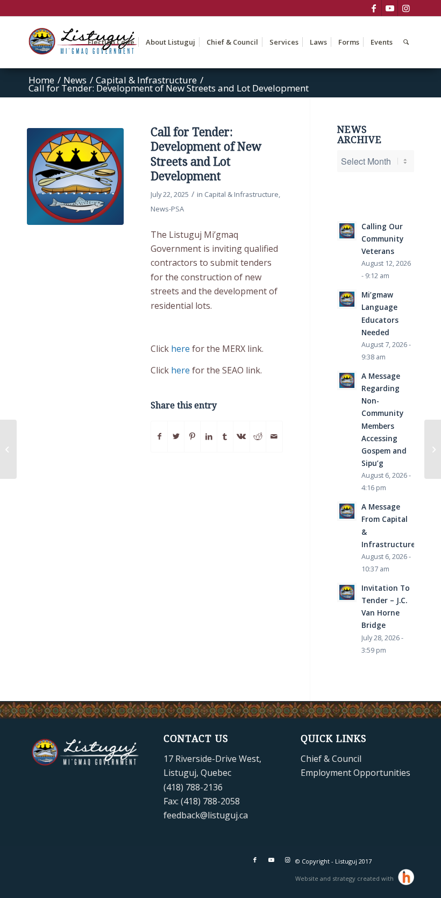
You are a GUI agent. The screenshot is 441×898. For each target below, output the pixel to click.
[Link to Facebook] (373, 8)
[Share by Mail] (274, 436)
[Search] (406, 42)
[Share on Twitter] (175, 436)
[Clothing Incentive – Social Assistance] (432, 449)
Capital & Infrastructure (241, 194)
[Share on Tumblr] (225, 436)
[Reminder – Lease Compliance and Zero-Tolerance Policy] (8, 449)
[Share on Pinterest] (192, 436)
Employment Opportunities (355, 773)
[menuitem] (111, 42)
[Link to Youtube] (389, 8)
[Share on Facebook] (159, 436)
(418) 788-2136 (193, 787)
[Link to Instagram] (406, 8)
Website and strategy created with (345, 878)
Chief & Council (331, 759)
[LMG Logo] (75, 176)
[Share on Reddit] (258, 436)
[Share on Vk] (241, 436)
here (180, 349)
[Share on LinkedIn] (208, 436)
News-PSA (167, 209)
